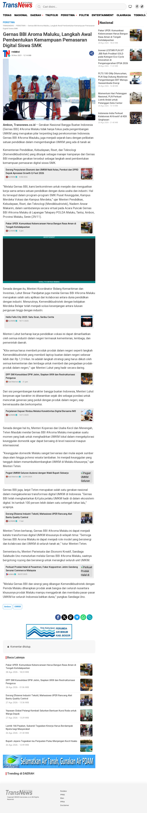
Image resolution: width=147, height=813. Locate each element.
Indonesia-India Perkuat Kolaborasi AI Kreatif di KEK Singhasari (112, 117)
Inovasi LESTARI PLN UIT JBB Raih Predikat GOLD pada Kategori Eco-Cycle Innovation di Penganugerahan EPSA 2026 (113, 57)
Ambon (7, 606)
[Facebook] (137, 6)
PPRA (62, 802)
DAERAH (35, 15)
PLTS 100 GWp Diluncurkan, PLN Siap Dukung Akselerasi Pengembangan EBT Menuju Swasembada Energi (113, 78)
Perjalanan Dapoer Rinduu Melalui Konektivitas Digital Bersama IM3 (41, 411)
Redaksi (63, 791)
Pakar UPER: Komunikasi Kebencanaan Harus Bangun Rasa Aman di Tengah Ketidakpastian (41, 225)
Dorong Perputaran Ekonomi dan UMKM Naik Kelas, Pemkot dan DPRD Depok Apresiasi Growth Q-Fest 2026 (42, 171)
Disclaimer (64, 805)
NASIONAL (21, 15)
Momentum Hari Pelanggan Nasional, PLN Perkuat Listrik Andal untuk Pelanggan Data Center (112, 98)
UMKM (17, 606)
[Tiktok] (142, 6)
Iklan (62, 798)
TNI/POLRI (51, 15)
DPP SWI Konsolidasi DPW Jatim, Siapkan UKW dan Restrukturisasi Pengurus (40, 376)
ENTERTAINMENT (103, 15)
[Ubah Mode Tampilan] (130, 6)
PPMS (62, 794)
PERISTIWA (68, 15)
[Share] (91, 53)
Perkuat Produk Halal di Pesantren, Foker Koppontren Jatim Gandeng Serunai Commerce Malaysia (42, 568)
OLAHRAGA (124, 15)
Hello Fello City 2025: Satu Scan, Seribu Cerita (30, 317)
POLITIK (84, 15)
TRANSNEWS (8, 25)
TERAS (7, 15)
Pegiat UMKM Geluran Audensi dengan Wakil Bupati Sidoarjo (37, 473)
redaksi (15, 52)
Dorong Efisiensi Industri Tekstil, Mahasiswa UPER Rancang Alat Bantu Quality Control (39, 515)
